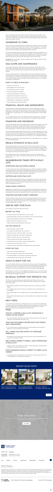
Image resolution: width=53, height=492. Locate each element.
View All (49, 394)
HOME (2, 460)
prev (2, 395)
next (5, 395)
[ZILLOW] (51, 460)
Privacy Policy (49, 480)
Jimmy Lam (7, 307)
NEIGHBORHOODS (32, 460)
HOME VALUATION (23, 460)
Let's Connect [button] (26, 423)
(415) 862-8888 (4, 454)
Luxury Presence (29, 480)
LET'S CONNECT (41, 460)
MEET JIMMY (8, 460)
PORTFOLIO (15, 460)
